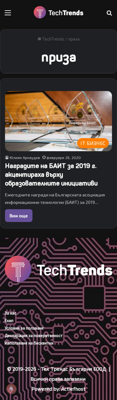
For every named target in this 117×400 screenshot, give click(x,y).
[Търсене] (109, 15)
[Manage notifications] (11, 389)
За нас (10, 313)
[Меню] (8, 15)
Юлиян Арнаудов (25, 157)
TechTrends (52, 38)
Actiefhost (73, 389)
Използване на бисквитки (29, 342)
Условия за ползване (24, 327)
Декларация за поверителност (34, 335)
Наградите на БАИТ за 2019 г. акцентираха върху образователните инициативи (51, 174)
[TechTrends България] (59, 12)
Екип (9, 320)
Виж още (19, 215)
